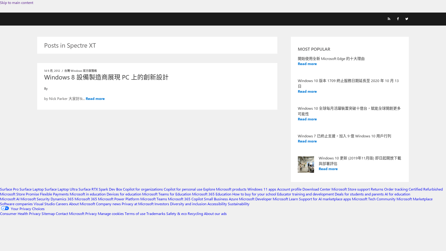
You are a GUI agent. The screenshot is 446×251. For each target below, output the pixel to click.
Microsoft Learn (285, 198)
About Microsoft (82, 203)
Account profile (289, 189)
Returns (377, 189)
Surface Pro (9, 189)
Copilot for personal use (183, 189)
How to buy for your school (254, 194)
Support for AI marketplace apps (325, 198)
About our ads (215, 213)
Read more (95, 98)
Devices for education (124, 194)
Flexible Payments (54, 194)
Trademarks (155, 213)
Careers (62, 203)
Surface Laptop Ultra (61, 189)
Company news (108, 203)
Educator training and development (305, 194)
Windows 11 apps (261, 189)
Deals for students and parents (359, 194)
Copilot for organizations (143, 189)
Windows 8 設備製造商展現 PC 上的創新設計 (106, 77)
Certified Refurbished (426, 189)
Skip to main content (16, 2)
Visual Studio (44, 203)
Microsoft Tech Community (374, 198)
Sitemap (48, 213)
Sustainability (238, 203)
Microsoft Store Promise (19, 194)
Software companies (16, 203)
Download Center (316, 189)
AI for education (397, 194)
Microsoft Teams (153, 198)
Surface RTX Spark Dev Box (100, 189)
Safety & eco (176, 213)
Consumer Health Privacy (20, 213)
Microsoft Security (35, 198)
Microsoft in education (88, 194)
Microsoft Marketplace (415, 198)
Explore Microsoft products (224, 189)
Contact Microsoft (70, 213)
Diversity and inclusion (188, 203)
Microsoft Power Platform (118, 198)
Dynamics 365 (62, 198)
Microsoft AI (10, 198)
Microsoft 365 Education (211, 194)
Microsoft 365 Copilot (185, 198)
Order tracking (396, 189)
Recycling (195, 213)
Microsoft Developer (255, 198)
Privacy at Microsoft (138, 203)
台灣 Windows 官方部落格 (80, 71)
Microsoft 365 (86, 198)
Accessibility (217, 203)
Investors (161, 203)
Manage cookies (111, 213)
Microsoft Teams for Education (166, 194)
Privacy (91, 213)
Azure (233, 198)
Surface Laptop (32, 189)
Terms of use (135, 213)
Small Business (216, 198)
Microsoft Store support (350, 189)
